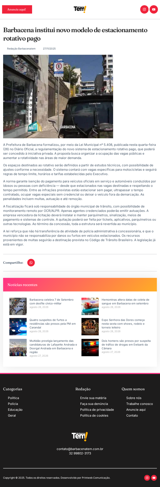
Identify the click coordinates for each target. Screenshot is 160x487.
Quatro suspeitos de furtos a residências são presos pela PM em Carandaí (53, 323)
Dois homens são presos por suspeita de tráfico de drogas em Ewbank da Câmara (126, 344)
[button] (31, 262)
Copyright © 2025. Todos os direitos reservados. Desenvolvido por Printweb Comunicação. (56, 477)
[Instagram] (144, 9)
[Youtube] (154, 9)
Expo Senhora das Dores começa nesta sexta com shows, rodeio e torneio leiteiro (123, 323)
